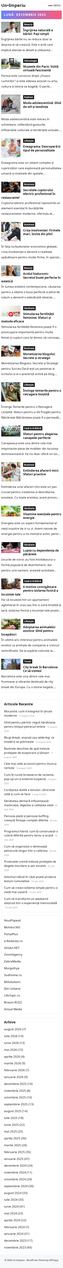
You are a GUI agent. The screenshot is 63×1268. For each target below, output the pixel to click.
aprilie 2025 (12, 1138)
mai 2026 (10, 1050)
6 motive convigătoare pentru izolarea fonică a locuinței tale (29, 590)
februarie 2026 (14, 1070)
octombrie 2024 (15, 1179)
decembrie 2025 (15, 1084)
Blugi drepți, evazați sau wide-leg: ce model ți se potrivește (29, 739)
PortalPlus (11, 934)
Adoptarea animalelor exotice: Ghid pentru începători (28, 631)
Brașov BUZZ (13, 1002)
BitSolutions (12, 982)
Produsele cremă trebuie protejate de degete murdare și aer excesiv (30, 863)
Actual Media (13, 1009)
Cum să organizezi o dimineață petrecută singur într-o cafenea (26, 848)
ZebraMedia (12, 961)
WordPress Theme (36, 1260)
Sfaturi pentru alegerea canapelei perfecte (40, 436)
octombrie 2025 (15, 1097)
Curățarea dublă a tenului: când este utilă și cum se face (29, 792)
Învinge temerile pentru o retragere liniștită (42, 392)
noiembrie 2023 (15, 1247)
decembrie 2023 (15, 1240)
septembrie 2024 (16, 1186)
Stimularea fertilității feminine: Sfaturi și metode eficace (27, 318)
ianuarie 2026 (13, 1077)
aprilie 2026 (12, 1056)
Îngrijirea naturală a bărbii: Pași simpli (38, 32)
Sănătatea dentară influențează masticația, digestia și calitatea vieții (28, 803)
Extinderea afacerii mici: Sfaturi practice (41, 472)
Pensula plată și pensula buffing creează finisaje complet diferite (26, 818)
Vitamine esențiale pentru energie (42, 516)
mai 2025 (10, 1131)
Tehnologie (30, 60)
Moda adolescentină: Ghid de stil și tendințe (42, 105)
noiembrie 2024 (15, 1172)
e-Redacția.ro (13, 941)
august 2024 (13, 1193)
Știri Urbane (12, 988)
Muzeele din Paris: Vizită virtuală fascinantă (40, 68)
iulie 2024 (11, 1200)
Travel (27, 661)
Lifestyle (29, 140)
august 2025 (13, 1111)
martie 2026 (12, 1063)
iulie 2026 (11, 1036)
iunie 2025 (11, 1125)
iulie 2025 (11, 1118)
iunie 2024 (11, 1206)
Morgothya (11, 968)
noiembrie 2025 (15, 1091)
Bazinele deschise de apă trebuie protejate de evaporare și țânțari (27, 750)
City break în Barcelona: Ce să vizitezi (40, 669)
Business (29, 184)
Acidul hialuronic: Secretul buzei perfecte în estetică (31, 277)
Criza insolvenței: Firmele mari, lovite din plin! (41, 232)
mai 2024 (10, 1213)
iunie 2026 (11, 1043)
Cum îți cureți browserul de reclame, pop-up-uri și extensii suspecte (29, 777)
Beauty (28, 24)
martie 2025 (12, 1145)
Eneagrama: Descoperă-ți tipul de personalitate (41, 148)
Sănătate (29, 308)
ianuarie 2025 (13, 1159)
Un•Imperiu (13, 5)
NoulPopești (12, 920)
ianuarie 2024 (13, 1234)
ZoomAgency (13, 954)
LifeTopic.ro (12, 995)
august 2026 (13, 1029)
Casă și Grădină (32, 428)
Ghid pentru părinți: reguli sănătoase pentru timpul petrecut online (29, 724)
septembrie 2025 (16, 1104)
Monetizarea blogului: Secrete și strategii (39, 356)
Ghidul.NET (11, 948)
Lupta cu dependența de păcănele (41, 552)
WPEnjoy (53, 1260)
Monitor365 (12, 927)
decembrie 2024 (15, 1165)
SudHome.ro (13, 975)
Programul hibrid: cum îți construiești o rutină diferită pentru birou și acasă (31, 833)
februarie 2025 (14, 1152)
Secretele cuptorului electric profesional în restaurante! (28, 194)
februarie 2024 (14, 1227)
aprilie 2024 (12, 1220)
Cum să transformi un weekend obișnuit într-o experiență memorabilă (30, 901)
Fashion (28, 97)
